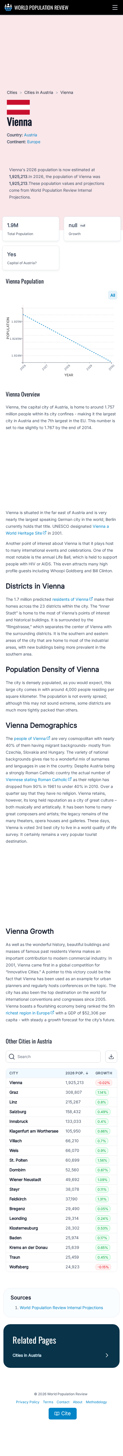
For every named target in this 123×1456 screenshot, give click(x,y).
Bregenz (17, 1208)
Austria (30, 134)
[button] (115, 7)
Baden (15, 1237)
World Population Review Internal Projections (61, 1307)
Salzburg (17, 1111)
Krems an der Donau (28, 1247)
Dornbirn (17, 1169)
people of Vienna (30, 738)
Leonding (18, 1218)
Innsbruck (18, 1121)
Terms (48, 1402)
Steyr (14, 1189)
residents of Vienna (70, 599)
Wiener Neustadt (25, 1179)
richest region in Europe (28, 1012)
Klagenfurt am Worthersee (33, 1131)
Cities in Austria (38, 92)
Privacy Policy (27, 1402)
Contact (63, 1402)
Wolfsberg (19, 1266)
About (77, 1402)
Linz (13, 1101)
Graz (13, 1092)
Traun (14, 1257)
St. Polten (18, 1160)
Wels (13, 1150)
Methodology (96, 1402)
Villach (15, 1140)
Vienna (15, 1082)
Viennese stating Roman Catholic (36, 779)
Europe (33, 141)
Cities (12, 92)
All (112, 295)
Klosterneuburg (23, 1228)
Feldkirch (17, 1198)
